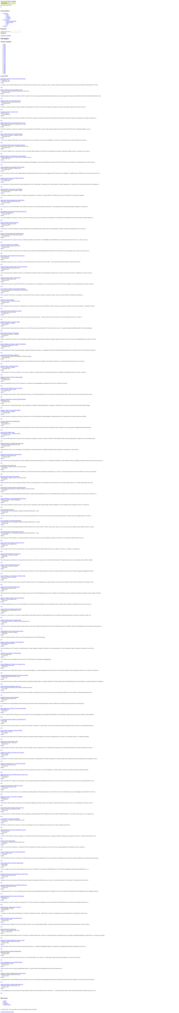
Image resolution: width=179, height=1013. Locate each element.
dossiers (5, 26)
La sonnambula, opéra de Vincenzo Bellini (10, 818)
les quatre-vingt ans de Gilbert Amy (8, 465)
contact (5, 1000)
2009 (4, 65)
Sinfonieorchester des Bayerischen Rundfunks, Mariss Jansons (14, 874)
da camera (8, 17)
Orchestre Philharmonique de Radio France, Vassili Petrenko (14, 266)
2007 (4, 68)
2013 (4, 60)
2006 (4, 69)
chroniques (5, 13)
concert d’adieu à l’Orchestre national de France (11, 609)
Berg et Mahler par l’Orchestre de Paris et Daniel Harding (13, 708)
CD (7, 24)
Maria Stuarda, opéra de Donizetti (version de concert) (12, 255)
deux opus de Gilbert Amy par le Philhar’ (10, 244)
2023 (4, 48)
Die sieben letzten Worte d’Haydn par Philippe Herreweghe (14, 885)
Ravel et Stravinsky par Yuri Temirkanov (10, 222)
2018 (4, 54)
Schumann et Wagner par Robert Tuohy (9, 111)
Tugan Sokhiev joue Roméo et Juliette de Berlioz (11, 730)
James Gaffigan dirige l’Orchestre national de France (12, 807)
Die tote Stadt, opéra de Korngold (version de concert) (12, 940)
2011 (4, 63)
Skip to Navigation (12, 1)
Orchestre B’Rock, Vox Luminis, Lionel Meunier (11, 189)
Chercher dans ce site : (6, 31)
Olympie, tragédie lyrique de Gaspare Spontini (11, 620)
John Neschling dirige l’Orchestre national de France (12, 531)
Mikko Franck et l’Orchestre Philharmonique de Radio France (14, 774)
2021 (4, 50)
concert (7, 16)
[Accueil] (8, 5)
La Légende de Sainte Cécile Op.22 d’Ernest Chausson (13, 145)
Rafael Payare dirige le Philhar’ (7, 299)
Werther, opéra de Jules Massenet (8, 840)
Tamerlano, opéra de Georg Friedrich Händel (10, 410)
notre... (43, 637)
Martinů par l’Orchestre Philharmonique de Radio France (13, 973)
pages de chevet (9, 22)
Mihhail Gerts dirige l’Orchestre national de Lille (11, 918)
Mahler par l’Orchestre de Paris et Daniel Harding (12, 377)
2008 (4, 67)
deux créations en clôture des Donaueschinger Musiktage (13, 288)
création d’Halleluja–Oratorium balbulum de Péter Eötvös (13, 498)
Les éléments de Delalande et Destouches (10, 355)
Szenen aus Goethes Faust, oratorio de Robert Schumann (13, 399)
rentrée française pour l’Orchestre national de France (12, 443)
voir (1, 87)
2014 (4, 59)
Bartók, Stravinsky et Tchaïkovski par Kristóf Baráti (12, 642)
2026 (4, 44)
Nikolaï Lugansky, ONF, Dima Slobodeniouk (11, 100)
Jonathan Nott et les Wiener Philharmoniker (10, 586)
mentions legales (7, 1004)
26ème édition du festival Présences (8, 929)
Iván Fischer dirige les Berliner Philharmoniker (11, 951)
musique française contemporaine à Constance (11, 907)
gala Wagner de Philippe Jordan (8, 432)
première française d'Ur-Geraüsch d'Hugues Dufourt (12, 178)
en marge (8, 18)
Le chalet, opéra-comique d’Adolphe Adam (10, 421)
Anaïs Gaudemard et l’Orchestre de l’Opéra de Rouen (12, 167)
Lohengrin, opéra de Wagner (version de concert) (11, 388)
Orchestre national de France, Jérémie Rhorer (10, 277)
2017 (4, 55)
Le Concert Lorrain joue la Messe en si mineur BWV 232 (13, 719)
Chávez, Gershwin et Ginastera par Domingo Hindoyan (13, 851)
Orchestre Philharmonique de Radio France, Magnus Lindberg (14, 675)
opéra (7, 14)
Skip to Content (4, 1)
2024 (4, 46)
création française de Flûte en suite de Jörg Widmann (12, 896)
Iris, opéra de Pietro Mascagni (7, 509)
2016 (4, 57)
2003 (4, 73)
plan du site (5, 1003)
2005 (4, 70)
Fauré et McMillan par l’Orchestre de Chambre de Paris (13, 664)
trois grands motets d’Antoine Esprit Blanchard (11, 520)
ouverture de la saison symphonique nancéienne (11, 310)
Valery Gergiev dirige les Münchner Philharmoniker (12, 863)
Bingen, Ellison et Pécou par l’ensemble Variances (12, 134)
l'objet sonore (6, 19)
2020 (4, 51)
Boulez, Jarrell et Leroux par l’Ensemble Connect (11, 89)
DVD (7, 23)
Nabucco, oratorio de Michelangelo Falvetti (10, 564)
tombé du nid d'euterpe (11, 21)
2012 (4, 62)
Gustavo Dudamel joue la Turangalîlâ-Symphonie (11, 962)
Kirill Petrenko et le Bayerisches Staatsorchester (11, 454)
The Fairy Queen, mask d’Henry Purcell (9, 366)
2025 (4, 45)
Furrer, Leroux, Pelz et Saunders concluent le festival (12, 542)
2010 (4, 64)
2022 (4, 49)
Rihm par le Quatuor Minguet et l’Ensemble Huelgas (12, 233)
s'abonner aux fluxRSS (6, 35)
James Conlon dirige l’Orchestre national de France (12, 984)
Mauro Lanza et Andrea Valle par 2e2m (9, 741)
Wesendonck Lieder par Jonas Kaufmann (10, 697)
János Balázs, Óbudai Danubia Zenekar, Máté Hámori (12, 200)
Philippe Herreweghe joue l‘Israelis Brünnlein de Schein (13, 122)
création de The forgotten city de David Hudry (11, 653)
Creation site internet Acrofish (7, 1011)
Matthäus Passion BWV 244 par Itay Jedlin (10, 322)
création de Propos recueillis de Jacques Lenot (11, 686)
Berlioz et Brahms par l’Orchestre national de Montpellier (13, 344)
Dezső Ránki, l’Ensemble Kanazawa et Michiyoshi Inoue (13, 487)
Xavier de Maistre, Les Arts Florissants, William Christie (13, 575)
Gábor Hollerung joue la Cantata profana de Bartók (12, 631)
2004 (4, 72)
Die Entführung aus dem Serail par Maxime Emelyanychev (14, 211)
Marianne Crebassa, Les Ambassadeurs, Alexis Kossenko (13, 156)
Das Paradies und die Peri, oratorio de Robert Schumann (13, 78)
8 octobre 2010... (47, 659)
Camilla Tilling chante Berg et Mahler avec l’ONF (12, 785)
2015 (4, 58)
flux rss (5, 1002)
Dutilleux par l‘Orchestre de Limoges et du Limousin (12, 752)
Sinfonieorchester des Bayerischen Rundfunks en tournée (13, 829)
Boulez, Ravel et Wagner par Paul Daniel (10, 333)
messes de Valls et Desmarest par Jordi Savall (10, 553)
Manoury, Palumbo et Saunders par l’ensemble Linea (12, 598)
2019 (4, 53)
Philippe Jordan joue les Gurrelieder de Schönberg (12, 796)
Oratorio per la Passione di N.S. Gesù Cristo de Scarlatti (13, 763)
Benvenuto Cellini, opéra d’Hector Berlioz (10, 476)
